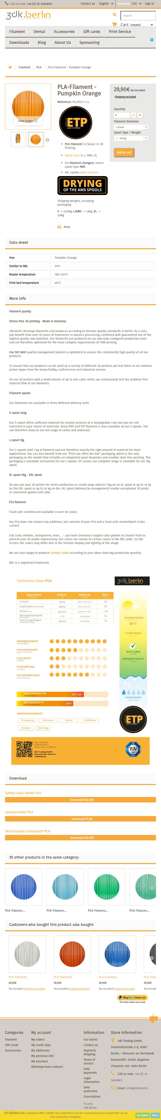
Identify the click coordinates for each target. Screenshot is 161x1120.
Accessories (64, 31)
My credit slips (41, 1045)
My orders (37, 1039)
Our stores (91, 1039)
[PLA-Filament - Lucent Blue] (23, 887)
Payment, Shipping (90, 1052)
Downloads (19, 42)
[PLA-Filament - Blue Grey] (65, 887)
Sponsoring (89, 42)
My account (41, 1032)
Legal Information (91, 1080)
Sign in (149, 3)
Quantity (119, 109)
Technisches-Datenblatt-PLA (27, 831)
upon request (89, 172)
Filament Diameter (127, 121)
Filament (17, 31)
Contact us (88, 3)
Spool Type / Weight (128, 132)
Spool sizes (72, 155)
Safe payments (90, 1071)
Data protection (90, 1089)
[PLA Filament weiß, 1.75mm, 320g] (19, 139)
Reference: (64, 102)
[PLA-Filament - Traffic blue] (117, 954)
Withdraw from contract (47, 1067)
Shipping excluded (125, 97)
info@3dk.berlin (137, 1088)
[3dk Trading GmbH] (28, 15)
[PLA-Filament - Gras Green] (106, 887)
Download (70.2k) (81, 819)
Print (67, 227)
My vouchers (39, 1061)
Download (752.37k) (82, 838)
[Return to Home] (10, 67)
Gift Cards (11, 1045)
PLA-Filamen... (15, 910)
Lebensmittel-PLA (19, 812)
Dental (39, 31)
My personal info (42, 1056)
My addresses (40, 1050)
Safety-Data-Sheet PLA (23, 793)
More (155, 1115)
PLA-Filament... (18, 977)
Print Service (120, 31)
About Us (63, 42)
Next (47, 140)
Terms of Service (89, 1061)
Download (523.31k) (82, 800)
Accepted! (142, 1115)
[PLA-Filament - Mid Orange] (72, 954)
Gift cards (91, 31)
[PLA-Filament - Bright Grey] (27, 954)
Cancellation (92, 1096)
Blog (42, 42)
